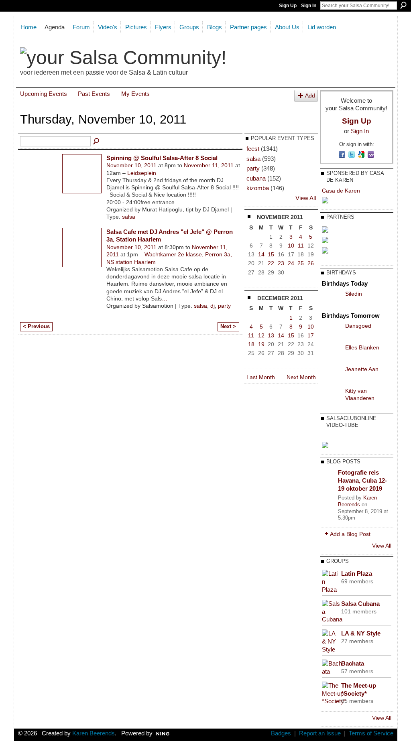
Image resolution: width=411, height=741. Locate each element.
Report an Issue (320, 733)
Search (403, 5)
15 (271, 254)
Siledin (353, 293)
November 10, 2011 (131, 165)
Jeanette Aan (361, 369)
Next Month (301, 377)
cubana (256, 178)
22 (271, 263)
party (224, 305)
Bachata (352, 663)
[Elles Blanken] (331, 353)
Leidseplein (141, 173)
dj (212, 305)
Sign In (308, 5)
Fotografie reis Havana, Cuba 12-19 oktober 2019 (362, 480)
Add (310, 96)
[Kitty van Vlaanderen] (331, 396)
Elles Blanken (362, 347)
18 (251, 344)
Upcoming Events (43, 93)
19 (261, 344)
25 (300, 263)
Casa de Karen (341, 190)
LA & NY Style (360, 633)
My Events (135, 93)
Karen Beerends (357, 501)
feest (252, 148)
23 (281, 263)
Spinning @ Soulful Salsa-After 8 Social (162, 157)
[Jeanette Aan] (331, 375)
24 (291, 263)
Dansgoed (358, 326)
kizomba (257, 188)
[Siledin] (331, 299)
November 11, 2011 (209, 165)
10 (291, 245)
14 (261, 254)
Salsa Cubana (360, 603)
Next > (228, 326)
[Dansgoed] (331, 331)
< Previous (36, 326)
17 (310, 335)
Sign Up (288, 5)
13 (271, 335)
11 (301, 245)
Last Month (260, 377)
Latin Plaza (356, 573)
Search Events (96, 141)
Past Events (94, 93)
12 (261, 335)
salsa (128, 216)
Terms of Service (371, 733)
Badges (281, 733)
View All (305, 198)
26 (310, 263)
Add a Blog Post (350, 534)
